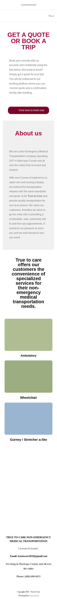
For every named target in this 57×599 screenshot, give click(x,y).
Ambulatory (28, 355)
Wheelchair (28, 397)
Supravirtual (34, 596)
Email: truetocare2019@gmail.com (28, 556)
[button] (28, 110)
